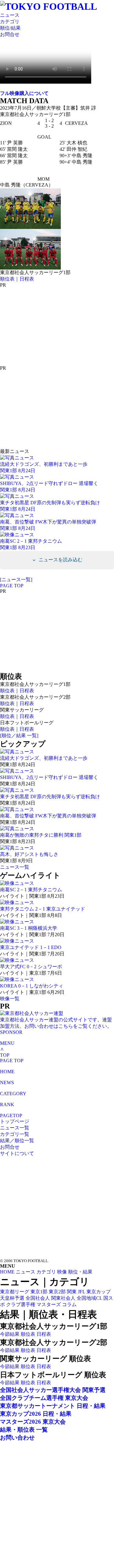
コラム (69, 1304)
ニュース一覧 (14, 867)
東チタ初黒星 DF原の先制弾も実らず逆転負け (50, 796)
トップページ (14, 1121)
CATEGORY (13, 1093)
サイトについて (17, 1153)
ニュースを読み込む (59, 559)
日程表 (26, 278)
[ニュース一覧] (16, 579)
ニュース (9, 15)
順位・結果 (80, 1271)
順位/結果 (10, 28)
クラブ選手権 (20, 1304)
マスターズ (48, 1304)
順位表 (7, 278)
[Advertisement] (45, 326)
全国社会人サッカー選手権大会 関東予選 (52, 1390)
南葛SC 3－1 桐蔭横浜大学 (28, 928)
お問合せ (9, 34)
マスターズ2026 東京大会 (33, 1421)
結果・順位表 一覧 (24, 1429)
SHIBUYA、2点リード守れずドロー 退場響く (49, 777)
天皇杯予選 (12, 1298)
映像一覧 (9, 998)
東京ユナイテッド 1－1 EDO (30, 947)
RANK (7, 1104)
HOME (7, 1071)
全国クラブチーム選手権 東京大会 (44, 1398)
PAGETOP (11, 1115)
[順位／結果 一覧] (19, 735)
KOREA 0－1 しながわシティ (31, 985)
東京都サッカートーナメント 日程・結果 (52, 1406)
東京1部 (38, 1291)
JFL (81, 1291)
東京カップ (98, 1291)
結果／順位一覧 (17, 1140)
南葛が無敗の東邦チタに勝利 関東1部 (40, 835)
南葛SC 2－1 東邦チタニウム (31, 889)
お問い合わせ (17, 1437)
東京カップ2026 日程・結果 (35, 1414)
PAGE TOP (11, 585)
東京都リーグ (14, 1291)
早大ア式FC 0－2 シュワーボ (31, 966)
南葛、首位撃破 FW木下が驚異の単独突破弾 (48, 815)
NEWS (7, 1082)
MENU (7, 1043)
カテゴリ (9, 21)
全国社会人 (38, 1298)
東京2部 (57, 1291)
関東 (72, 1291)
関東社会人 (63, 1298)
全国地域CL (89, 1298)
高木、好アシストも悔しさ (29, 854)
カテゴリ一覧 (14, 1134)
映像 (62, 1271)
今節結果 (9, 1334)
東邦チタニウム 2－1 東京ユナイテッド (42, 908)
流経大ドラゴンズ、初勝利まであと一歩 (44, 758)
